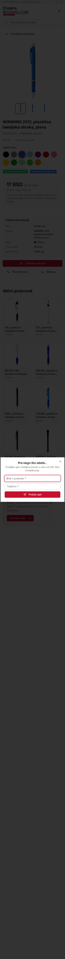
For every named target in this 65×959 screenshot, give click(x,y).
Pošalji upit (35, 494)
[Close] (60, 461)
